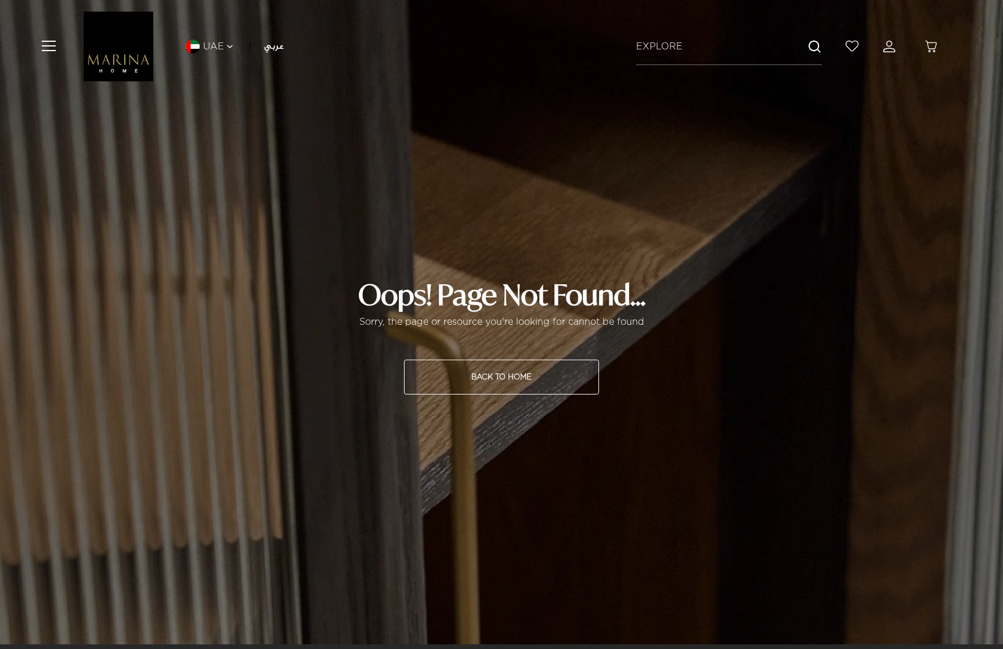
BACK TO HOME (501, 376)
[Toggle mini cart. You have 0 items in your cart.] (931, 46)
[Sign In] (891, 46)
